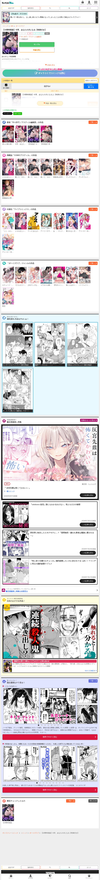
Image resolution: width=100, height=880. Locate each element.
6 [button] (54, 725)
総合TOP (11, 8)
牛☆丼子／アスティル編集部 (31, 37)
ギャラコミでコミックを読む (51, 73)
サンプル (37, 44)
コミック (5, 26)
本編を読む (37, 50)
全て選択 (6, 88)
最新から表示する (91, 80)
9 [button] (63, 783)
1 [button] (38, 725)
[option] (20, 706)
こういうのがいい (11, 686)
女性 (12, 26)
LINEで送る (17, 113)
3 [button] (45, 725)
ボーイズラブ (20, 26)
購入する (91, 86)
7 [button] (58, 725)
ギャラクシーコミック (10, 833)
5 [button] (51, 725)
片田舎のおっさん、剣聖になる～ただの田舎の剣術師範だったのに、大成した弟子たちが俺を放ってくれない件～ (44, 744)
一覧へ (92, 122)
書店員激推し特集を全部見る (21, 590)
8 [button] (61, 725)
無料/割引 (31, 8)
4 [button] (48, 725)
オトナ (89, 8)
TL (50, 8)
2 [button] (41, 725)
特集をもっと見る (88, 420)
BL (69, 8)
